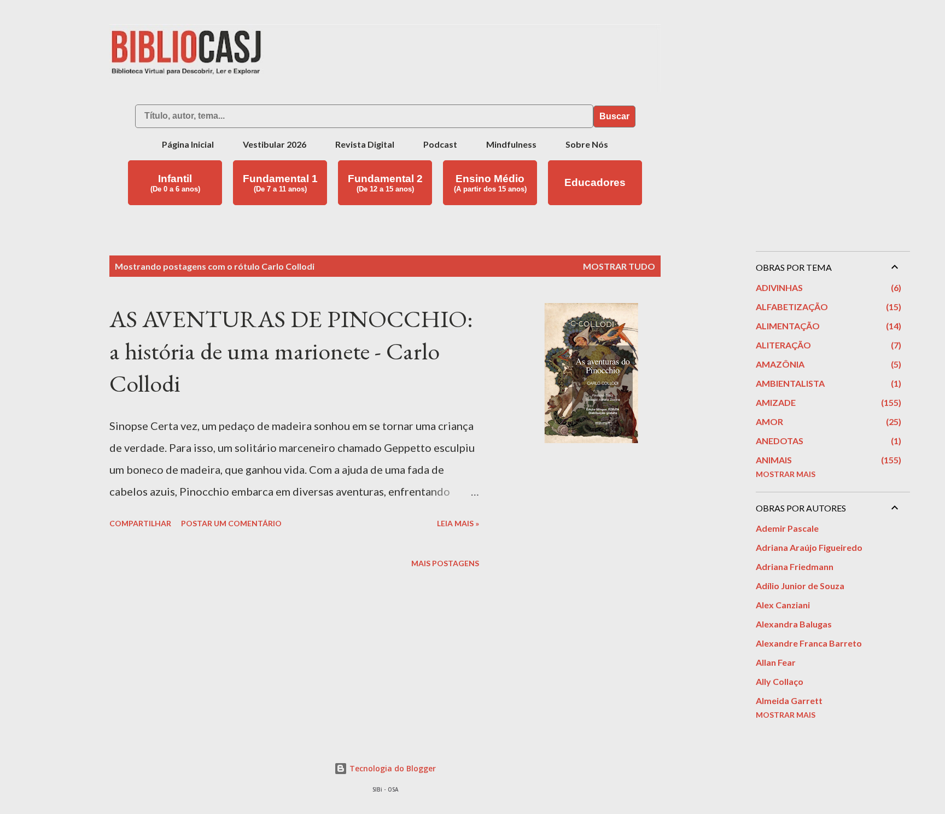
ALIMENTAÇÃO (827, 326)
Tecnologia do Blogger (391, 768)
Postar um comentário (231, 523)
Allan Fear (776, 662)
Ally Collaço (779, 681)
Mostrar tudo (619, 266)
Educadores (595, 182)
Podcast (440, 144)
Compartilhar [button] (140, 523)
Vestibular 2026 (274, 144)
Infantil (175, 183)
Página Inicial (188, 144)
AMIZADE (827, 402)
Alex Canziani (783, 605)
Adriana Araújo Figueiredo (809, 547)
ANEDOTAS (827, 440)
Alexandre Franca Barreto (809, 643)
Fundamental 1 (280, 183)
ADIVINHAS (827, 287)
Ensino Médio (490, 183)
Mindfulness (511, 144)
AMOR (827, 421)
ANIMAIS (827, 460)
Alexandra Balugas (794, 624)
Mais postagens (445, 563)
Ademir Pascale (787, 528)
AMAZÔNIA (827, 364)
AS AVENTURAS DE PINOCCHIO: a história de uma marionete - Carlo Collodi (291, 350)
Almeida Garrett (789, 700)
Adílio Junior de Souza (800, 585)
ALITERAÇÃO (827, 345)
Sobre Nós (586, 144)
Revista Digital (364, 144)
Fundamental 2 (385, 183)
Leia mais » (458, 523)
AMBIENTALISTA (827, 383)
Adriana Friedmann (794, 566)
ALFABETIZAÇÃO (827, 306)
